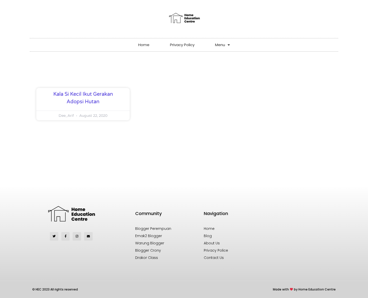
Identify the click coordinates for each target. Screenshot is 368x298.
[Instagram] (77, 236)
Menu (220, 44)
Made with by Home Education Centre (304, 289)
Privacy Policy (182, 44)
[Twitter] (54, 236)
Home (143, 44)
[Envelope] (88, 236)
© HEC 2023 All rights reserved (55, 289)
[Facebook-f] (65, 236)
